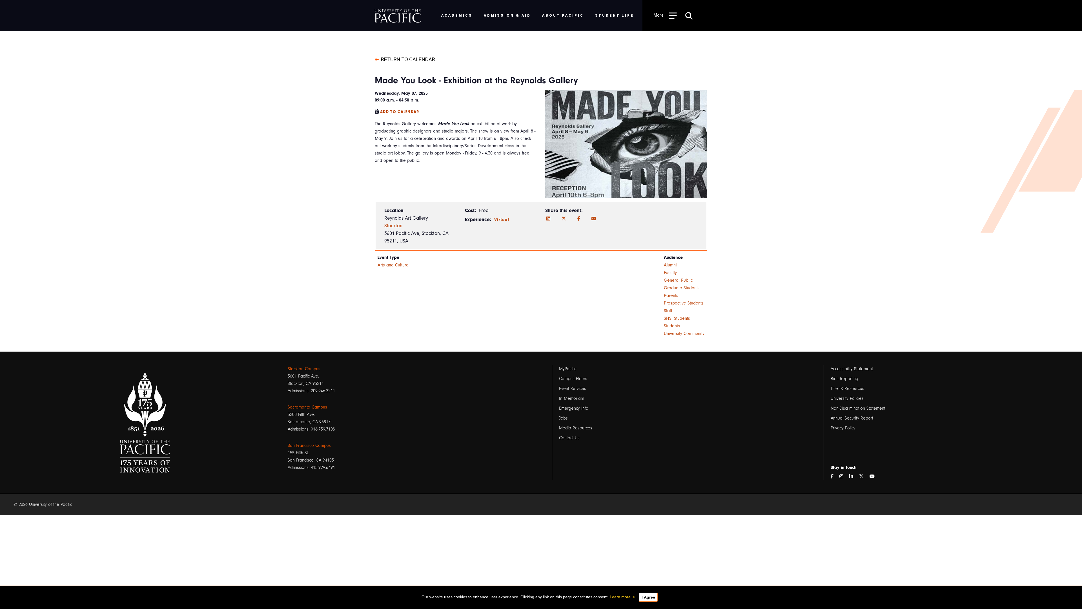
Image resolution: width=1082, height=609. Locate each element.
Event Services (572, 388)
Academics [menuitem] (457, 15)
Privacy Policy (843, 428)
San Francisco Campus (309, 445)
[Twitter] (563, 219)
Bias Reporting (844, 378)
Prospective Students (684, 303)
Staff (668, 310)
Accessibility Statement (852, 368)
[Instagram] (843, 476)
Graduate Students (682, 287)
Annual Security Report (852, 418)
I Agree (648, 597)
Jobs (563, 418)
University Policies (847, 398)
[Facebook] (578, 219)
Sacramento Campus (307, 407)
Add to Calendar (399, 111)
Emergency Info (573, 408)
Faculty (670, 272)
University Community (684, 333)
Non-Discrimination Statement (858, 408)
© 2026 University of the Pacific (43, 504)
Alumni (670, 265)
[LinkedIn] (548, 219)
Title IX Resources (847, 388)
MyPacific (567, 368)
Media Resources (575, 428)
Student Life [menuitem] (614, 15)
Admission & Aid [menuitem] (507, 15)
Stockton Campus (304, 368)
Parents (671, 295)
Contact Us (569, 437)
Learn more (620, 597)
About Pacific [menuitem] (563, 15)
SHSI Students (677, 318)
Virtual (501, 219)
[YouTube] (874, 476)
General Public (678, 280)
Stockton (393, 226)
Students (672, 325)
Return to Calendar (408, 59)
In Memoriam (571, 398)
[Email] (593, 219)
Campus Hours (573, 378)
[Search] (689, 15)
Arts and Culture (393, 265)
